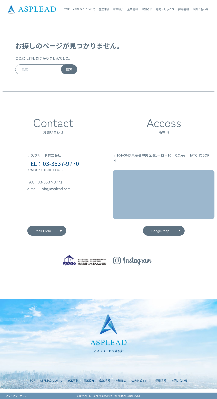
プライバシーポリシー (17, 395)
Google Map (160, 230)
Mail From (43, 230)
